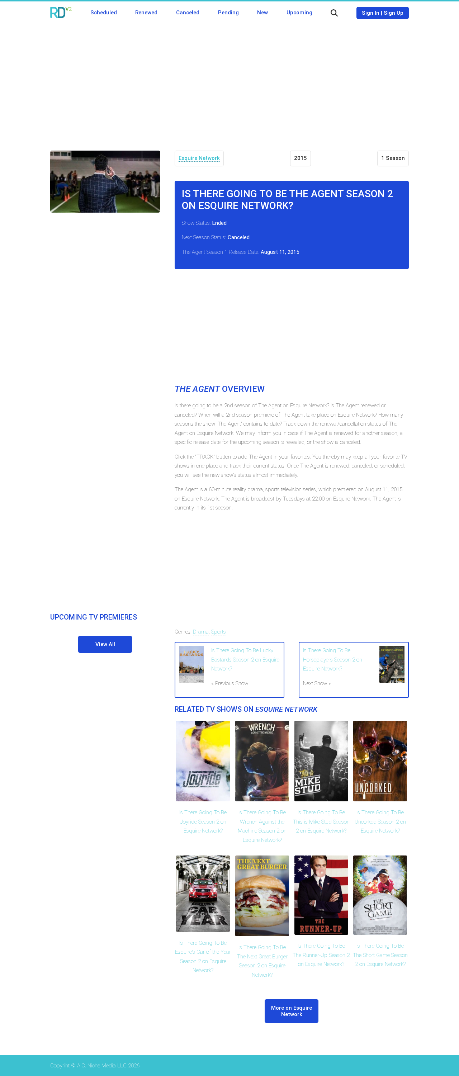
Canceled (187, 12)
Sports (218, 632)
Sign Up (393, 13)
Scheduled (103, 12)
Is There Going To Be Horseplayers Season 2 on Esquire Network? (332, 659)
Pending (228, 12)
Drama (201, 632)
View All (105, 644)
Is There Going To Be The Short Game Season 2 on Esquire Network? (380, 955)
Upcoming (299, 12)
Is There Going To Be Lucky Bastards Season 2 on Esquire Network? (245, 659)
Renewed (146, 12)
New (262, 12)
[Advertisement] (229, 82)
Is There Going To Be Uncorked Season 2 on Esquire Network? (380, 821)
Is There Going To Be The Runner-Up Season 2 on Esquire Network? (321, 955)
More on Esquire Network (291, 1011)
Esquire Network (199, 158)
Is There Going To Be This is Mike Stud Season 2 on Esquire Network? (321, 821)
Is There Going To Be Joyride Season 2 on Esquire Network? (203, 821)
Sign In (370, 13)
